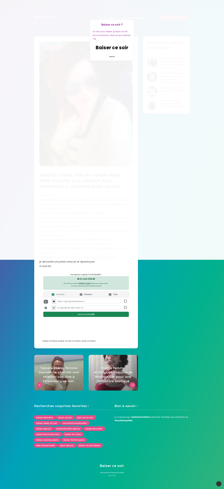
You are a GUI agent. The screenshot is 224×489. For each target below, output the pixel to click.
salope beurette (93, 428)
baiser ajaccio (43, 428)
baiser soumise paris (47, 440)
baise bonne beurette (47, 434)
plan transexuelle (45, 445)
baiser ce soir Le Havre (69, 341)
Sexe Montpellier (124, 420)
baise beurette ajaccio (68, 428)
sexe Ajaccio (67, 445)
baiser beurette (44, 417)
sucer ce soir (65, 417)
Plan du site (112, 475)
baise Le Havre (50, 341)
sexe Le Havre (89, 341)
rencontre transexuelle (74, 423)
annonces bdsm (140, 417)
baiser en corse (73, 434)
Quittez (112, 56)
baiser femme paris (74, 440)
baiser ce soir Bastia (89, 445)
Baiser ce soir (112, 47)
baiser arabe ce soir (46, 423)
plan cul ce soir (85, 417)
